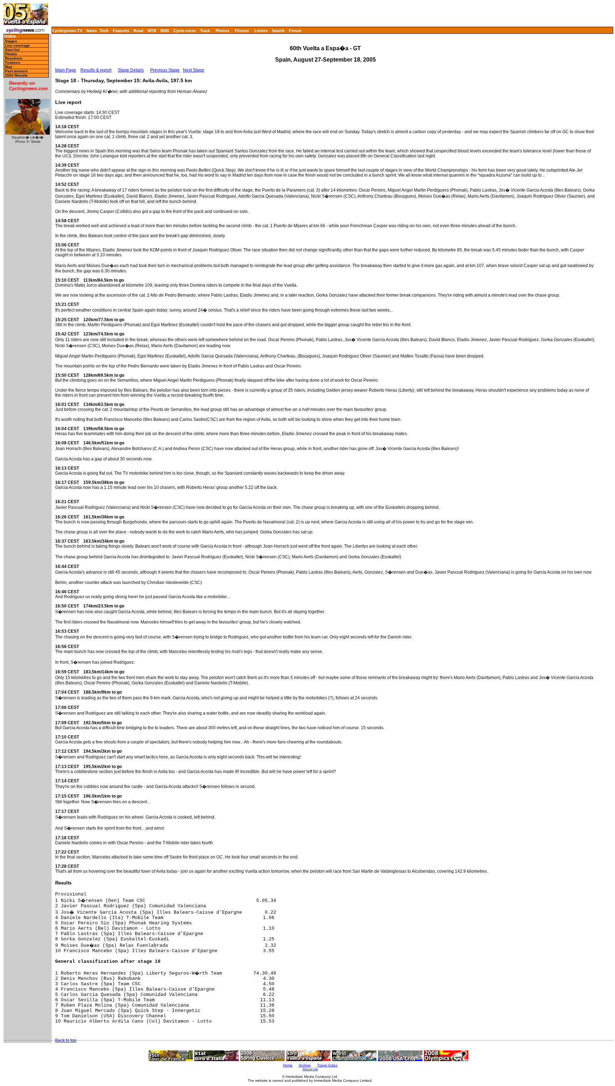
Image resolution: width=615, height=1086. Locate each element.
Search (278, 30)
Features (121, 30)
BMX (165, 30)
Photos (222, 30)
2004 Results (16, 75)
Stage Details (131, 70)
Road (138, 30)
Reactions (13, 58)
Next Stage (193, 70)
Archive (305, 1065)
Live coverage (17, 45)
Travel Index (327, 1065)
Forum (295, 30)
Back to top (66, 1040)
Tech (104, 30)
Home (10, 36)
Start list (12, 50)
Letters (261, 30)
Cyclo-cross (184, 30)
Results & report (95, 70)
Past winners (16, 71)
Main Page (65, 70)
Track (205, 30)
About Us (310, 1069)
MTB (152, 30)
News (91, 30)
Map (8, 67)
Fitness (242, 30)
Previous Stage (165, 70)
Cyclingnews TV (67, 30)
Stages (11, 41)
